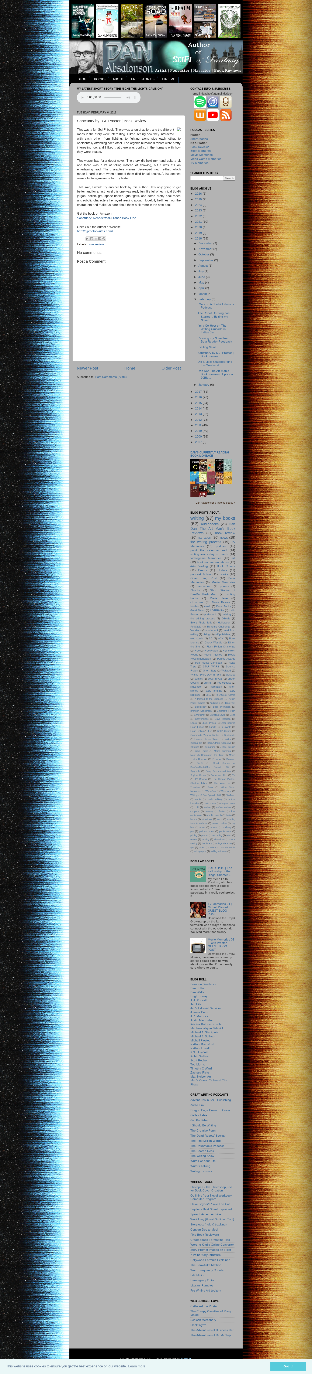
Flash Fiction (197, 731)
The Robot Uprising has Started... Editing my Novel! (213, 317)
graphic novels (214, 815)
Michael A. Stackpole (204, 1032)
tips (192, 847)
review (193, 839)
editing (208, 682)
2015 (199, 403)
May (201, 282)
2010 (199, 430)
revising (226, 614)
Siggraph (195, 771)
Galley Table (198, 1115)
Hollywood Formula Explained (210, 1260)
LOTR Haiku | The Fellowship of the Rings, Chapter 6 (220, 871)
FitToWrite (226, 727)
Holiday (227, 739)
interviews (207, 819)
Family (212, 727)
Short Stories (199, 138)
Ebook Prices (209, 723)
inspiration (216, 686)
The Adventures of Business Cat (211, 1330)
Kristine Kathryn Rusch (205, 1024)
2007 (199, 442)
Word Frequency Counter (207, 1270)
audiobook (212, 630)
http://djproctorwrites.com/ (95, 231)
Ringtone (230, 759)
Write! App (226, 791)
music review (219, 823)
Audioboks (215, 703)
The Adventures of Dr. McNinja (210, 1335)
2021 (199, 221)
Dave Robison (222, 719)
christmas (196, 602)
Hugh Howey (199, 996)
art (233, 558)
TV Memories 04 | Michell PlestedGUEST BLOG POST (220, 909)
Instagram (209, 747)
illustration (196, 686)
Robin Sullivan (199, 1056)
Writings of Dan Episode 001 (205, 795)
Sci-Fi (200, 763)
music (207, 606)
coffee (207, 807)
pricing (193, 835)
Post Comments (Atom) (111, 376)
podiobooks (225, 831)
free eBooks (224, 682)
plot (192, 831)
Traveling (195, 787)
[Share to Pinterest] (104, 239)
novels (214, 827)
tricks (202, 847)
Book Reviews (199, 147)
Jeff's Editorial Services (205, 1008)
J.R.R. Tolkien (227, 747)
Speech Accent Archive (205, 1214)
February (205, 299)
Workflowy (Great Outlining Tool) (212, 1219)
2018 (199, 238)
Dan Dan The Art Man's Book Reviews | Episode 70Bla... (215, 374)
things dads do (224, 843)
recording (217, 835)
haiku (229, 815)
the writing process (205, 542)
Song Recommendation (218, 771)
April (201, 288)
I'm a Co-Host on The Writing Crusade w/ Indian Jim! (212, 329)
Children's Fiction (226, 711)
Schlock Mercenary (203, 1320)
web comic (196, 638)
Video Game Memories (205, 158)
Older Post (171, 368)
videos (213, 847)
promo (204, 835)
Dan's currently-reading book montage (209, 454)
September (206, 260)
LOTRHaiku (217, 610)
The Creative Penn (203, 1130)
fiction (222, 811)
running (205, 839)
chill (196, 807)
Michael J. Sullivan (202, 1036)
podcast (221, 546)
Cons (232, 715)
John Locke (201, 751)
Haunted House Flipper (206, 739)
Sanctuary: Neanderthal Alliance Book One (106, 218)
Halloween (224, 622)
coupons (194, 811)
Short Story (209, 670)
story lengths (214, 690)
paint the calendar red (208, 550)
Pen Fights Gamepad (208, 662)
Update (222, 570)
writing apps (200, 851)
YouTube (230, 795)
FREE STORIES (143, 79)
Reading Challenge (219, 626)
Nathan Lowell (199, 1048)
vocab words (228, 847)
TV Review (201, 779)
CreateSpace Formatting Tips (210, 1239)
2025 (199, 199)
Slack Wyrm (198, 1325)
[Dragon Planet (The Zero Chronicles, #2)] (212, 494)
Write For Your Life (203, 1161)
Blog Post (230, 703)
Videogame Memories (205, 558)
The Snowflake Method (205, 1265)
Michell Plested (213, 654)
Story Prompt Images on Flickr (210, 1249)
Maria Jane (219, 598)
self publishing (222, 634)
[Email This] (88, 239)
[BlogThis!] (92, 239)
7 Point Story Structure (205, 1254)
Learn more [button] (136, 1366)
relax (229, 835)
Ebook (193, 723)
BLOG (82, 79)
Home (129, 368)
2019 (199, 233)
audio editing (215, 799)
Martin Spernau (222, 751)
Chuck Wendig (213, 642)
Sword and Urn (219, 775)
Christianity (199, 715)
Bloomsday (201, 706)
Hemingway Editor (202, 1280)
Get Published (224, 731)
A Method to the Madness (209, 699)
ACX (220, 638)
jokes (219, 819)
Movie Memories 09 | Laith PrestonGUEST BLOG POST (221, 945)
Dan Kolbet (197, 988)
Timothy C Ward (201, 1068)
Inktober (194, 747)
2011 (198, 425)
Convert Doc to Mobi (204, 1229)
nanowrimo (204, 586)
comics (199, 678)
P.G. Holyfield (199, 1052)
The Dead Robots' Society (207, 1135)
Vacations (196, 630)
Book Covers (226, 566)
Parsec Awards (226, 658)
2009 (199, 436)
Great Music (197, 610)
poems (224, 586)
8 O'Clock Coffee (225, 695)
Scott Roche (198, 1060)
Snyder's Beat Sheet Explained (211, 1209)
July (201, 271)
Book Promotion (221, 706)
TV (233, 775)
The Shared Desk (202, 1151)
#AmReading (199, 566)
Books (224, 574)
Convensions (202, 719)
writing (197, 518)
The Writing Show (202, 1155)
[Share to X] (96, 239)
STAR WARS (211, 666)
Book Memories (200, 150)
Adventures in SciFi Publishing (210, 1100)
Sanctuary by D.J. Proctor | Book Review (216, 354)
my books (225, 518)
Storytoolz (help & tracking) (208, 1224)
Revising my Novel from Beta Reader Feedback (215, 340)
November (205, 249)
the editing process (202, 618)
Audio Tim (197, 1105)
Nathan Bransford (202, 1044)
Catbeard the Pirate (203, 1306)
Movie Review (221, 602)
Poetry (202, 570)
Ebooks (195, 590)
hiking (206, 634)
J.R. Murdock (199, 1016)
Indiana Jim (196, 743)
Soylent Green (198, 775)
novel (202, 827)
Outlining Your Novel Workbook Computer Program (211, 1197)
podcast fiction (200, 574)
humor (193, 819)
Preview (216, 759)
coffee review (223, 807)
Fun (210, 731)
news (224, 537)
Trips (210, 787)
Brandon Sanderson (201, 711)
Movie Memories (201, 154)
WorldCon (210, 791)
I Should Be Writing (203, 1125)
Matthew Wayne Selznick (207, 1028)
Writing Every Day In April (205, 674)
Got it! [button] (288, 1366)
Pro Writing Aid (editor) (205, 1290)
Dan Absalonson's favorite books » (215, 502)
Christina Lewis (217, 715)
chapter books (227, 803)
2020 (199, 227)
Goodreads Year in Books (204, 735)
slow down (219, 839)
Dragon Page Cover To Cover (210, 1110)
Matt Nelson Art (200, 1076)
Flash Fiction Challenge (221, 646)
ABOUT (118, 79)
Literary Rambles (201, 1285)
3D (210, 638)
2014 (199, 408)
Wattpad (226, 670)
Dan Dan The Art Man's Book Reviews (212, 528)
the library (207, 843)
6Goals (226, 618)
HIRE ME (168, 79)
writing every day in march (209, 554)
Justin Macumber (202, 1020)
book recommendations (213, 562)
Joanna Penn (199, 1012)
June (202, 277)
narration (204, 537)
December (205, 243)
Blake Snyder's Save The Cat (210, 1204)
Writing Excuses (201, 1171)
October (204, 254)
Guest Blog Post (203, 578)
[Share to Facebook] (100, 239)
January (204, 384)
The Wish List (222, 783)
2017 (199, 391)
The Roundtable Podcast (207, 1145)
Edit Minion (197, 1275)
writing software (219, 851)
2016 (199, 397)
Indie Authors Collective (219, 743)
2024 (199, 205)
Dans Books (223, 606)
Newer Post (87, 368)
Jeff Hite (195, 1004)
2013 (199, 414)
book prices (210, 803)
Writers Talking (200, 1166)
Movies (194, 606)
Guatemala (229, 735)
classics (230, 674)
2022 (199, 216)
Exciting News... (208, 347)
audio (198, 799)
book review (96, 244)
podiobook (210, 614)
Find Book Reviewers (204, 1234)
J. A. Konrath (199, 1000)
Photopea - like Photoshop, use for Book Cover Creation (211, 1189)
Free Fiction (211, 650)
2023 (199, 210)
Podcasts (195, 626)
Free (197, 650)
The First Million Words (205, 1140)
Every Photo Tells (201, 622)
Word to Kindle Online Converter (212, 1244)
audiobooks (210, 524)
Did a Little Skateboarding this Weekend (215, 363)
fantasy (209, 811)
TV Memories (199, 162)
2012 (199, 419)
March (203, 293)
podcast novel (206, 831)
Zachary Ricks (199, 1072)
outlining (227, 827)
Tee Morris (197, 1064)
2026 (199, 193)
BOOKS (99, 79)
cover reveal (215, 678)
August (203, 265)
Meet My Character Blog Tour (206, 755)
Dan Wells (197, 992)
